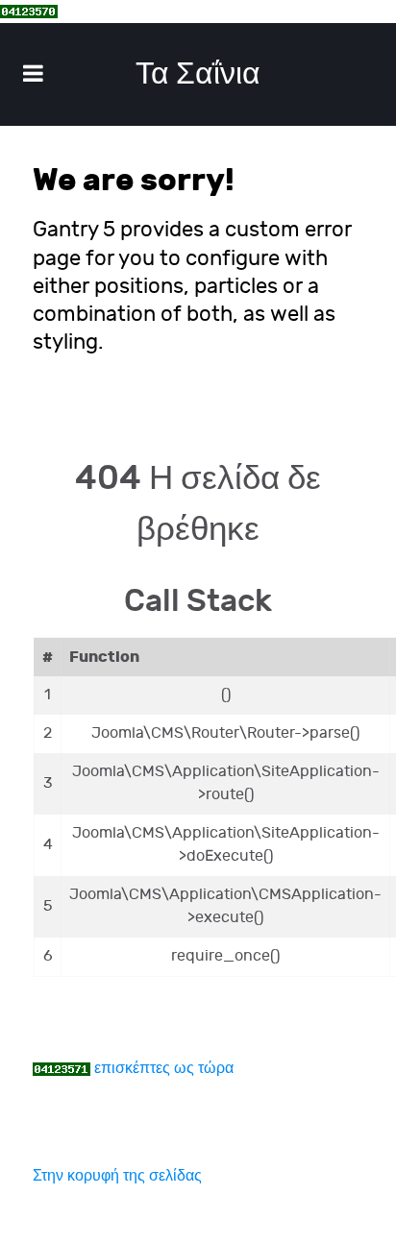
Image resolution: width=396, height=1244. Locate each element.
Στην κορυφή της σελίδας (117, 1176)
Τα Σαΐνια (198, 74)
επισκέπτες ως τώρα (164, 1069)
